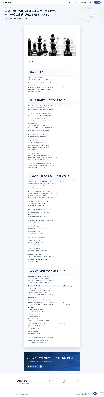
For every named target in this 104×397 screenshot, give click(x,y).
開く (33, 61)
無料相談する (33, 366)
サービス (69, 2)
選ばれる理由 (51, 386)
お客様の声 (79, 384)
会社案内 (78, 382)
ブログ (91, 2)
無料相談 (98, 2)
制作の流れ (83, 2)
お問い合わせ (79, 386)
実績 (88, 2)
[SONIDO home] (7, 2)
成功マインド (25, 18)
